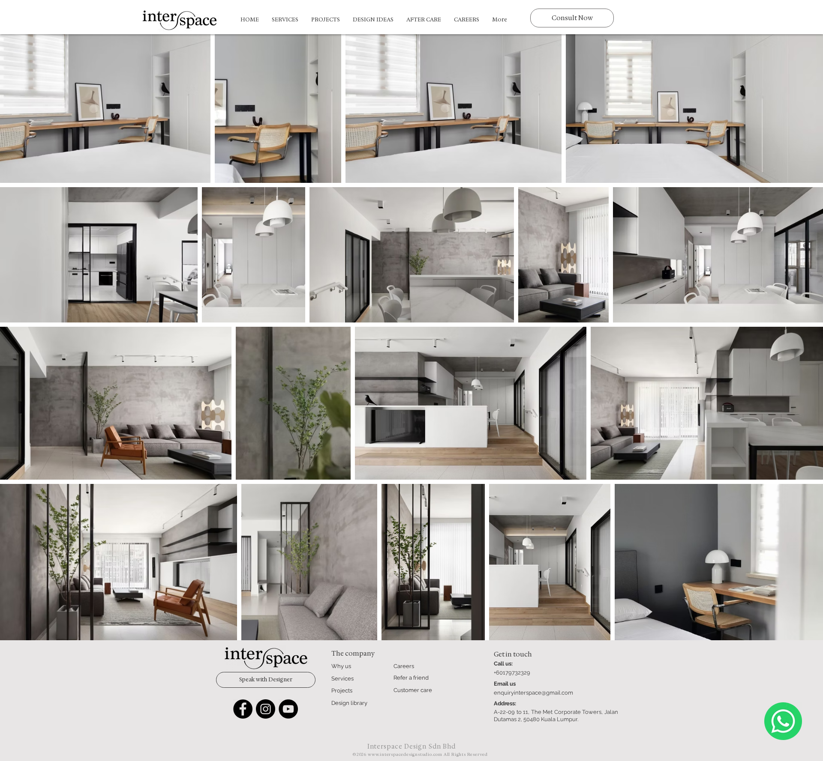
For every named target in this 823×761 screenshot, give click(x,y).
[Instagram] (265, 709)
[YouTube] (288, 709)
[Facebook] (242, 709)
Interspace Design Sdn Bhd (411, 746)
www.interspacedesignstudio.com (405, 754)
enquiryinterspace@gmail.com (533, 692)
